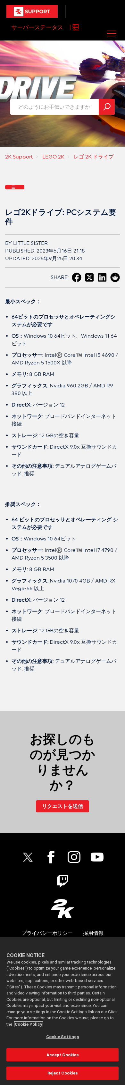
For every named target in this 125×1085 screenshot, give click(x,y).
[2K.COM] (63, 908)
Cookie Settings (62, 1036)
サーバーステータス (37, 27)
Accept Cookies (62, 1054)
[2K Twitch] (62, 881)
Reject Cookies (62, 1073)
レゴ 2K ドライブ (93, 157)
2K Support (19, 157)
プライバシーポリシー (47, 933)
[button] (111, 33)
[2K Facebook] (51, 857)
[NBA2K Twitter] (27, 857)
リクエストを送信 (62, 806)
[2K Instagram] (74, 857)
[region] (62, 1011)
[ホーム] (32, 11)
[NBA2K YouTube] (97, 857)
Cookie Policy (28, 1024)
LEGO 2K (53, 157)
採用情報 (93, 933)
